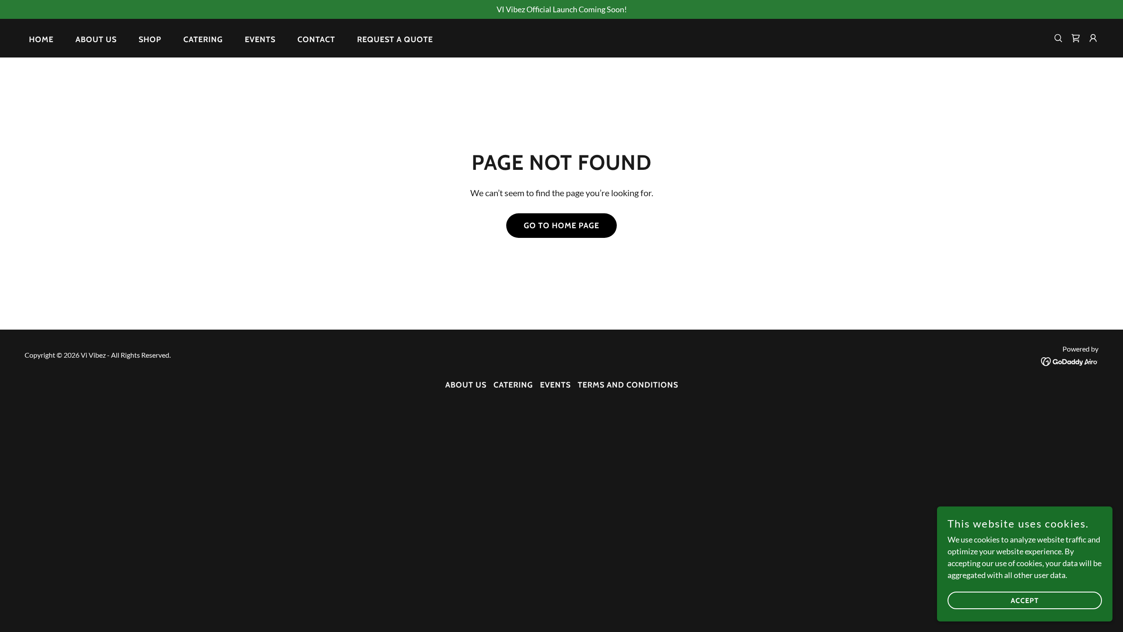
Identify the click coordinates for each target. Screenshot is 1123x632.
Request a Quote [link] (395, 39)
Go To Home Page (561, 225)
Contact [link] (316, 39)
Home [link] (41, 39)
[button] (1075, 38)
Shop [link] (150, 39)
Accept (1025, 600)
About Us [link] (96, 39)
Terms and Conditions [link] (628, 385)
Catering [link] (203, 39)
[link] (1069, 361)
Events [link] (260, 39)
